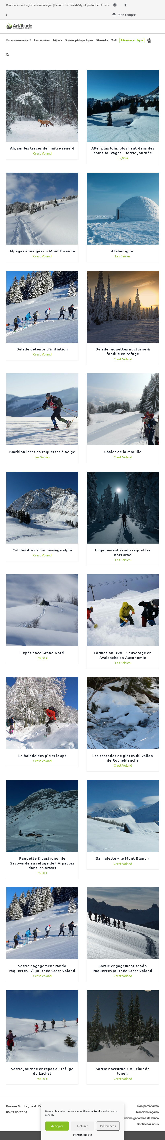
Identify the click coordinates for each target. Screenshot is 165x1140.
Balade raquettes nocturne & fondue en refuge (123, 351)
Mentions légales (82, 1134)
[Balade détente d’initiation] (42, 273)
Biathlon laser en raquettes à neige (42, 451)
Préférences (108, 1126)
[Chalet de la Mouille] (123, 376)
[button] (7, 54)
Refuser (82, 1126)
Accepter (57, 1126)
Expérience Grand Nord (42, 652)
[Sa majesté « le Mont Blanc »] (123, 783)
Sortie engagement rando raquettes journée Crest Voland (122, 968)
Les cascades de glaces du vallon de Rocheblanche (122, 757)
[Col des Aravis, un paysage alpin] (42, 474)
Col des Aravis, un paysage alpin (42, 550)
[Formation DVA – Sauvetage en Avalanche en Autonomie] (123, 577)
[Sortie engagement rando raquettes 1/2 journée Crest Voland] (42, 890)
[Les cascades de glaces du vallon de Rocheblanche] (123, 680)
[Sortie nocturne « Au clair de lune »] (123, 993)
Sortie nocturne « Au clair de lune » (123, 1070)
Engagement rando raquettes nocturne (123, 552)
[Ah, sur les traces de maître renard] (42, 73)
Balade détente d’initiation (42, 349)
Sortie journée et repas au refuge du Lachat (42, 1070)
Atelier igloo (123, 251)
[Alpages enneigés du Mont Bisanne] (42, 175)
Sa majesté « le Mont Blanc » (123, 858)
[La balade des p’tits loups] (42, 680)
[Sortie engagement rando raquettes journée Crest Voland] (123, 890)
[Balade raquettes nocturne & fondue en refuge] (123, 273)
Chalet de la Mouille (122, 451)
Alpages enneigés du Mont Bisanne (42, 251)
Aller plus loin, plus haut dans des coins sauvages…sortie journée (122, 150)
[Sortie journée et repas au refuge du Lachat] (42, 993)
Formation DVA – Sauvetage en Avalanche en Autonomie (123, 655)
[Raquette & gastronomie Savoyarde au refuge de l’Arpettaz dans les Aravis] (42, 783)
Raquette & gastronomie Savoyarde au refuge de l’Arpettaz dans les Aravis (42, 863)
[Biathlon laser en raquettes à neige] (42, 376)
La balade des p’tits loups (42, 755)
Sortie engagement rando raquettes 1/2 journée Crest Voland (42, 968)
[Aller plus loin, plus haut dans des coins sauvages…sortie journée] (123, 73)
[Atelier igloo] (123, 175)
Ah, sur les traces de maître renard (42, 148)
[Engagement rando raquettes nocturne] (123, 474)
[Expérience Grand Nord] (42, 577)
